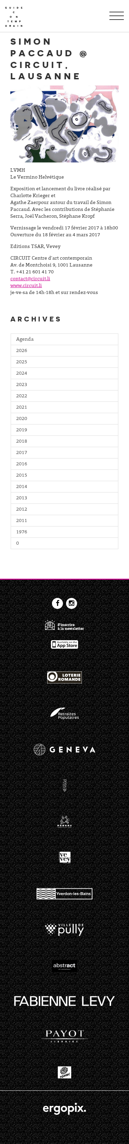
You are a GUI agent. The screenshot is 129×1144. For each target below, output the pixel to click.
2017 (21, 453)
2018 (21, 441)
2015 (21, 475)
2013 (21, 498)
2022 (21, 396)
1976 (21, 532)
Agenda (25, 339)
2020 (21, 419)
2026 (21, 351)
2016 (21, 464)
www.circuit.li (26, 286)
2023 (21, 385)
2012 (21, 509)
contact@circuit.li (30, 279)
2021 (21, 407)
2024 (21, 373)
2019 (21, 430)
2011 (21, 521)
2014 (21, 487)
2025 (21, 362)
